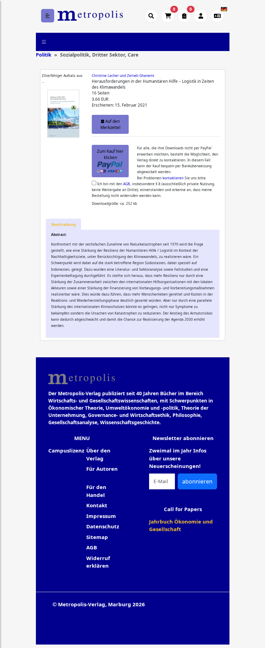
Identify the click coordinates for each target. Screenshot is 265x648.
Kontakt (96, 505)
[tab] (63, 224)
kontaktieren (173, 178)
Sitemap (97, 537)
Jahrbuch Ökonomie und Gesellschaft (181, 525)
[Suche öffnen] (151, 16)
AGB (126, 183)
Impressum (101, 515)
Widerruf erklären (98, 562)
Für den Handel (96, 490)
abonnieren (197, 481)
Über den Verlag (98, 454)
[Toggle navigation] (44, 42)
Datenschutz (102, 526)
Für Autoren (102, 468)
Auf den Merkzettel (110, 124)
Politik (43, 54)
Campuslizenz (66, 450)
